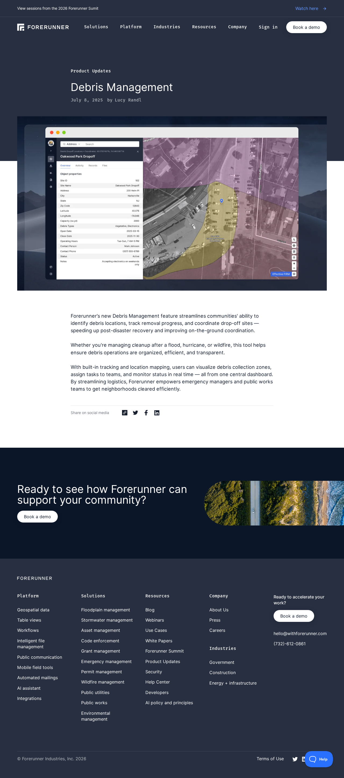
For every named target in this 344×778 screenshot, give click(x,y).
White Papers (158, 640)
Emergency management (106, 661)
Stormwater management (107, 620)
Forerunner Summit (164, 651)
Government (221, 662)
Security (153, 671)
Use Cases (156, 630)
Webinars (154, 620)
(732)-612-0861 (290, 643)
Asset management (100, 630)
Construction (222, 672)
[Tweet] (135, 412)
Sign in (268, 27)
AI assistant (29, 688)
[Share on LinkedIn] (157, 412)
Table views (29, 620)
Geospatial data (33, 609)
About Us (218, 609)
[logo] (43, 27)
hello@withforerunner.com (300, 633)
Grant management (100, 651)
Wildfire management (102, 682)
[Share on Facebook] (146, 412)
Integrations (29, 698)
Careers (217, 630)
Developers (157, 692)
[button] (99, 27)
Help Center (157, 682)
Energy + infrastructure (233, 683)
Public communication (39, 657)
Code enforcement (100, 640)
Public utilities (95, 692)
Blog (150, 609)
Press (214, 620)
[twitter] (295, 758)
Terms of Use (270, 758)
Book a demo (306, 27)
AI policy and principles (169, 702)
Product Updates (91, 71)
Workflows (28, 630)
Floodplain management (105, 609)
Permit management (101, 671)
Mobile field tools (35, 667)
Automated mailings (37, 677)
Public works (94, 702)
